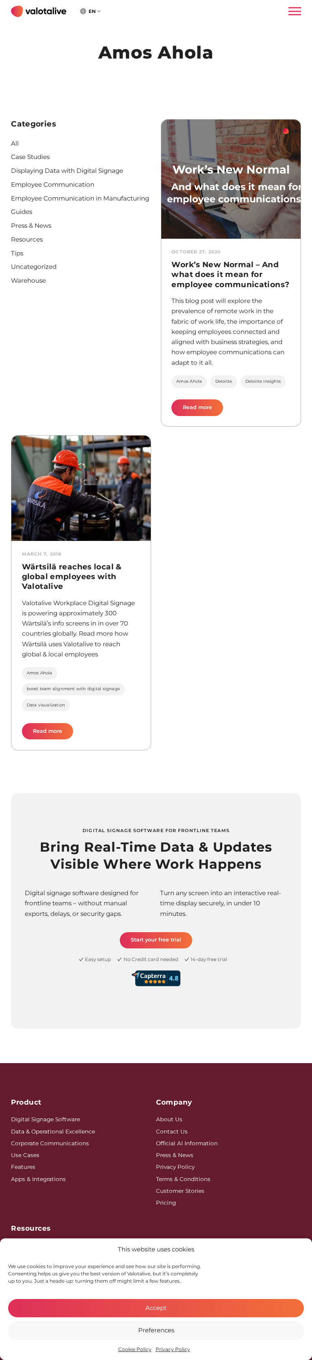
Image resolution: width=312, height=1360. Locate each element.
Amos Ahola (189, 381)
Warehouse (28, 280)
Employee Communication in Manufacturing (80, 198)
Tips (17, 253)
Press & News (31, 225)
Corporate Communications (50, 1143)
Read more (203, 410)
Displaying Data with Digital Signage (67, 170)
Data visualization (46, 705)
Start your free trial (156, 940)
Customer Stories (180, 1191)
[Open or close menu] (292, 11)
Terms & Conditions (183, 1179)
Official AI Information (187, 1143)
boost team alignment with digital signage (73, 688)
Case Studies (30, 157)
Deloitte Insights (263, 381)
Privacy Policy (173, 1349)
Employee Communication (52, 184)
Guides (21, 212)
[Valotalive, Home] (38, 11)
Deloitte (223, 381)
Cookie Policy (135, 1349)
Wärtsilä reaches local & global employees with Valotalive (72, 576)
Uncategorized (33, 266)
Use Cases (25, 1155)
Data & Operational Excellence (53, 1131)
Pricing (166, 1202)
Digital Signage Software (45, 1119)
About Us (169, 1119)
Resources (27, 239)
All (15, 143)
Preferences (156, 1330)
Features (23, 1167)
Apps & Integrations (38, 1179)
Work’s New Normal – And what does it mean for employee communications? (230, 274)
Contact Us (172, 1131)
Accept (156, 1308)
